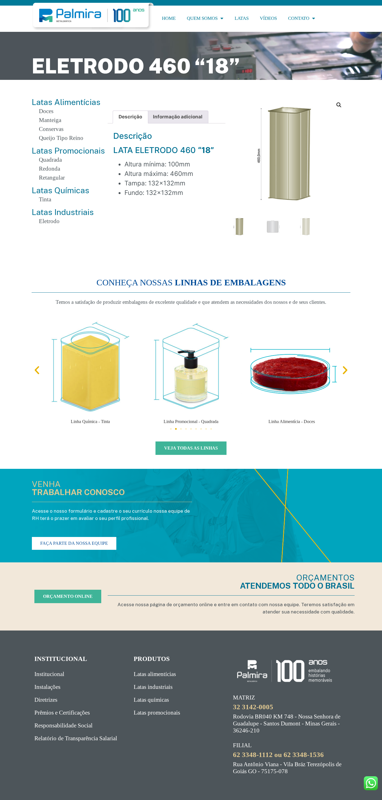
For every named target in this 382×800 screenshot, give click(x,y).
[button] (339, 105)
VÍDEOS (268, 18)
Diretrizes (45, 699)
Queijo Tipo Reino (61, 138)
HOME (169, 18)
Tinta (45, 199)
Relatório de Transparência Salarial (75, 738)
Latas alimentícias (155, 674)
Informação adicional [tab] (177, 117)
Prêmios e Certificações (62, 712)
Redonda (49, 168)
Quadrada (50, 159)
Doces (46, 111)
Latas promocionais (157, 712)
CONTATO (298, 18)
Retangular (52, 177)
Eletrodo (49, 221)
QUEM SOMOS (202, 18)
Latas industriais (153, 687)
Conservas (51, 129)
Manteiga (50, 120)
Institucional (49, 674)
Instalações (47, 687)
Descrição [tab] (130, 117)
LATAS (242, 18)
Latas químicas (151, 699)
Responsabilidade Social (63, 725)
